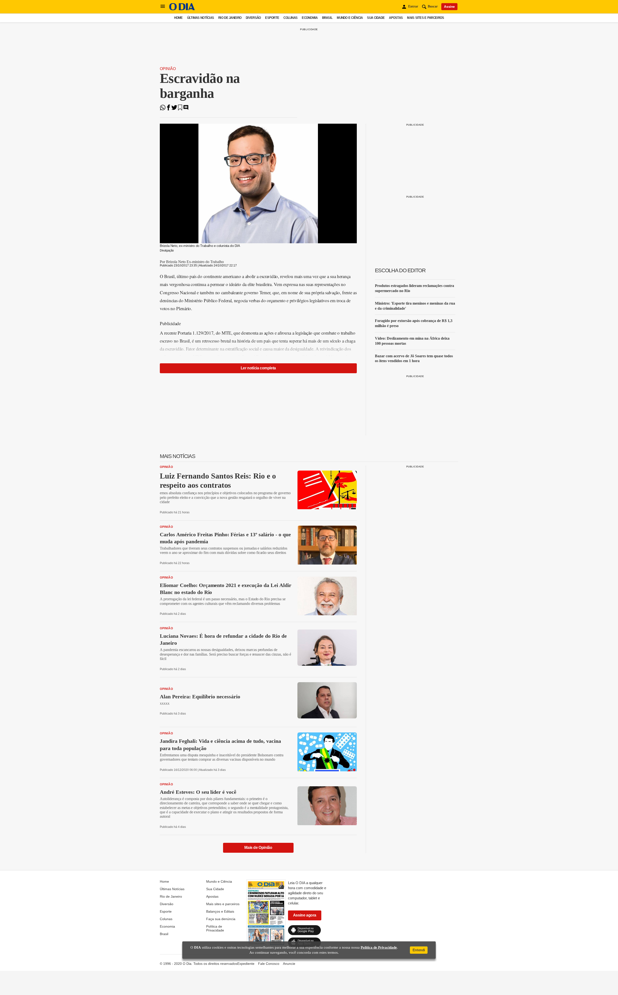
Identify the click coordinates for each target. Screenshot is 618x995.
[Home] (182, 9)
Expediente (245, 964)
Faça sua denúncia (220, 919)
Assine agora (304, 915)
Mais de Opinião (258, 847)
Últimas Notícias (200, 18)
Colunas (290, 18)
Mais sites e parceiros (425, 18)
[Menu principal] (163, 6)
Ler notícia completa (258, 368)
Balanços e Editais (220, 911)
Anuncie (289, 964)
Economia (309, 18)
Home (178, 18)
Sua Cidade (376, 18)
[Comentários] (186, 109)
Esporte (272, 18)
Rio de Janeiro (229, 18)
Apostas (396, 18)
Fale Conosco (268, 964)
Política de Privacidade (215, 928)
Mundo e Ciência (350, 18)
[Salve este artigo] (180, 109)
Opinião (168, 69)
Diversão (253, 18)
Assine (449, 6)
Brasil (327, 18)
